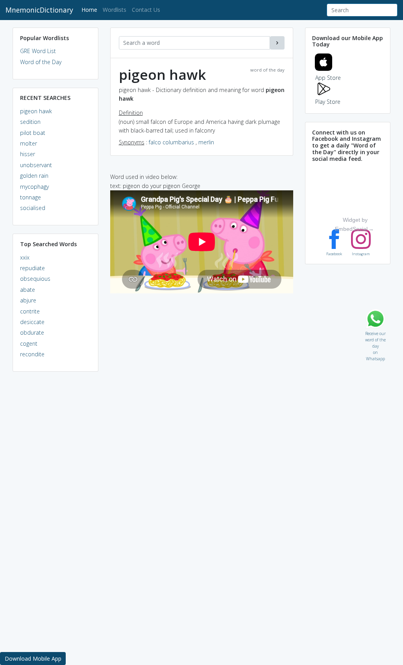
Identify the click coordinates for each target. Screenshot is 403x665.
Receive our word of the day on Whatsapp (375, 332)
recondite (32, 354)
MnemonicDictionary (39, 10)
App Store (328, 77)
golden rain (34, 175)
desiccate (32, 322)
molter (28, 143)
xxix (25, 257)
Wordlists (114, 9)
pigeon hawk (36, 111)
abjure (28, 300)
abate (27, 289)
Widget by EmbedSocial (351, 224)
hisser (27, 154)
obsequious (35, 278)
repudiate (32, 268)
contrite (30, 311)
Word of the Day (40, 62)
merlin (206, 142)
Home (90, 9)
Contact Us (146, 9)
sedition (30, 121)
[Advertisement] (55, 498)
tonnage (30, 197)
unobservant (36, 165)
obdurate (32, 332)
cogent (28, 343)
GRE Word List (38, 51)
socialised (32, 208)
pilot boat (32, 132)
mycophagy (34, 186)
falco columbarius (171, 142)
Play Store (327, 101)
